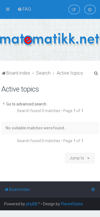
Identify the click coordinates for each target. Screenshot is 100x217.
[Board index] (50, 40)
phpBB (32, 204)
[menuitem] (24, 9)
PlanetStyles (72, 204)
